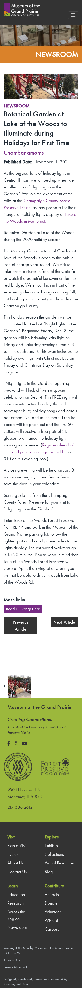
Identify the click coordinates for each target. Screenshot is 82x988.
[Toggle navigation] (73, 15)
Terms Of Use (12, 960)
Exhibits (51, 845)
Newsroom (17, 106)
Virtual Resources (60, 863)
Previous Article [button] (20, 625)
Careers (52, 929)
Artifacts (52, 894)
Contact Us (17, 871)
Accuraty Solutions (16, 984)
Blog (49, 871)
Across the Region (16, 915)
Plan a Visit (16, 845)
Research (15, 903)
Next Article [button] (64, 622)
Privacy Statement (15, 966)
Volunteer (53, 912)
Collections (54, 854)
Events (12, 854)
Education (16, 894)
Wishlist (51, 920)
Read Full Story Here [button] (23, 608)
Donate (51, 903)
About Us (15, 863)
